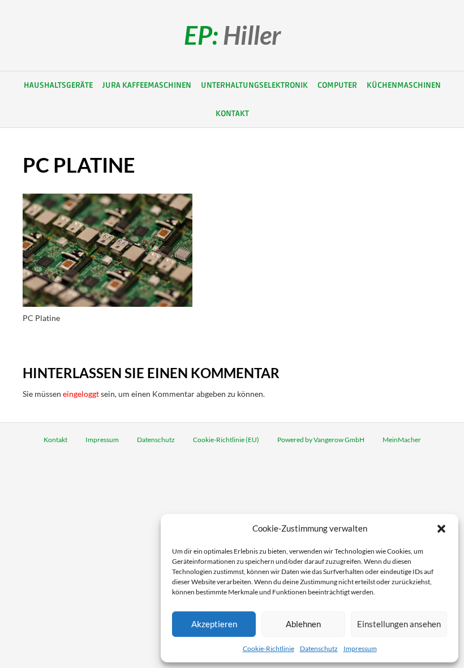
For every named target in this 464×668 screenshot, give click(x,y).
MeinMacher (402, 439)
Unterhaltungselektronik (254, 85)
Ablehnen (303, 624)
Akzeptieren (214, 624)
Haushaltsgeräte (58, 85)
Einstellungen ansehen (399, 624)
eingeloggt (81, 394)
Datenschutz (319, 648)
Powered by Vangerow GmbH (320, 439)
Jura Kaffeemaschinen (146, 85)
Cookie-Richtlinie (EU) (226, 439)
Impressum (360, 648)
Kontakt (232, 113)
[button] (441, 528)
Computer (337, 85)
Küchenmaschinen (404, 85)
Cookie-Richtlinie (268, 648)
